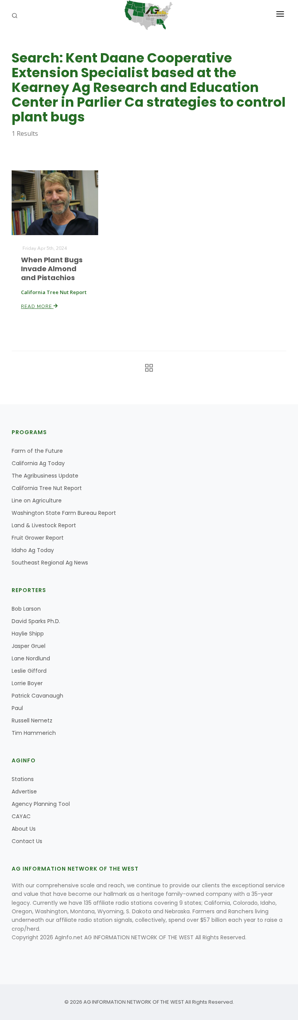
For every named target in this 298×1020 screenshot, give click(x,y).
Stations (23, 779)
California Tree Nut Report (47, 488)
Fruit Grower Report (38, 538)
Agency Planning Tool (41, 804)
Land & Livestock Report (44, 525)
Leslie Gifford (29, 671)
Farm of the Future (37, 451)
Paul (17, 708)
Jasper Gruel (28, 646)
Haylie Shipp (28, 633)
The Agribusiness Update (45, 476)
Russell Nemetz (32, 720)
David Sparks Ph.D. (36, 621)
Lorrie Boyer (27, 683)
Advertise (24, 791)
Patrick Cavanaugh (37, 696)
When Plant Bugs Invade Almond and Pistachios (52, 268)
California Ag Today (38, 463)
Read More (37, 306)
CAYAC (21, 816)
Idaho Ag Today (33, 550)
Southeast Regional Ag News (50, 562)
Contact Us (27, 841)
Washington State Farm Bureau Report (64, 513)
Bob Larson (26, 609)
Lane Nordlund (31, 658)
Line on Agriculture (37, 500)
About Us (24, 829)
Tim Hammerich (34, 733)
